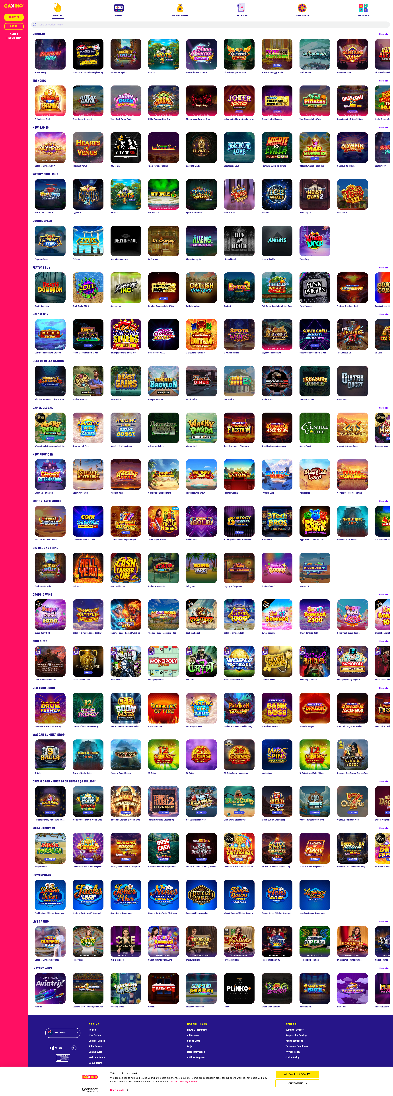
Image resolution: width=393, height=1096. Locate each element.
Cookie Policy (292, 1057)
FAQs (189, 1046)
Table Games (95, 1046)
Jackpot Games (97, 1040)
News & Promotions (197, 1029)
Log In (14, 26)
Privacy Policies (189, 1081)
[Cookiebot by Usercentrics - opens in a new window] (89, 1090)
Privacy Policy (293, 1051)
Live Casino (13, 38)
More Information (196, 1051)
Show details (117, 1090)
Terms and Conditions (297, 1046)
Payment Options (294, 1040)
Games (14, 34)
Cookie (173, 1081)
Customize (295, 1083)
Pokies (92, 1029)
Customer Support (295, 1029)
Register (14, 17)
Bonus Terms (95, 1063)
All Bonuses (193, 1035)
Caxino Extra (193, 1040)
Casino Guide (95, 1051)
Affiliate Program (195, 1057)
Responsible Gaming (296, 1035)
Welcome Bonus (97, 1057)
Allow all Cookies (297, 1074)
